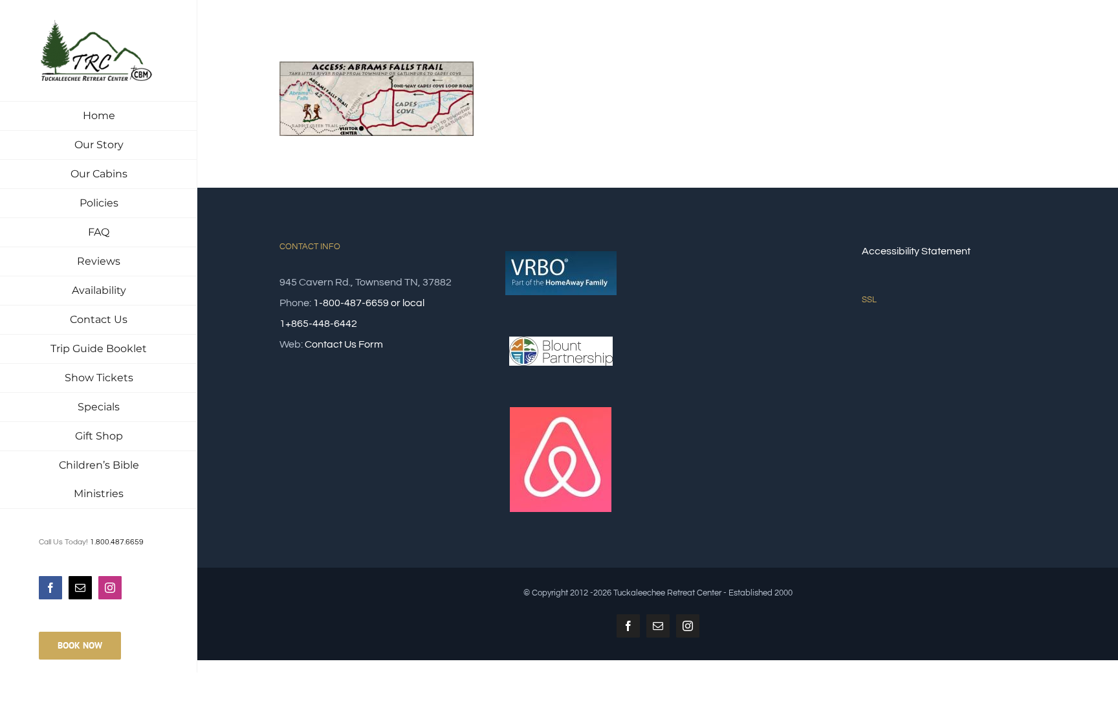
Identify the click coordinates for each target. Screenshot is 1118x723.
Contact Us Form (344, 344)
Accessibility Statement (916, 251)
